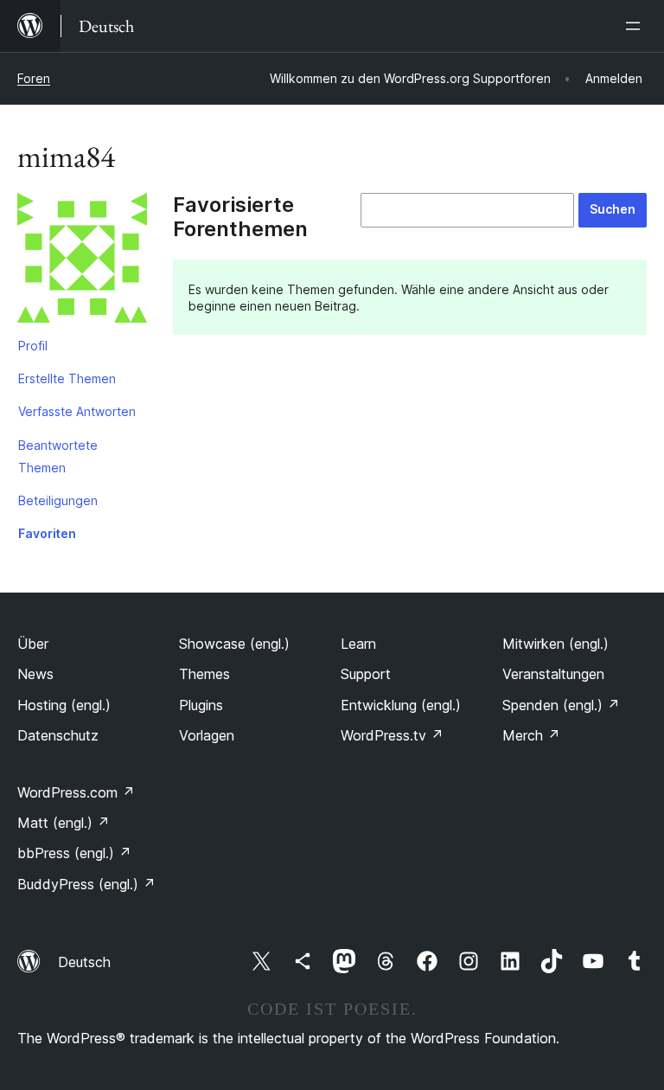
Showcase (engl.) (234, 643)
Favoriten (47, 533)
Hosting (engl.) (64, 705)
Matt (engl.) (63, 822)
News (35, 674)
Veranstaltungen (553, 674)
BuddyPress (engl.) (86, 884)
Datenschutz (58, 735)
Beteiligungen (58, 500)
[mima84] (82, 261)
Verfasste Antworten (77, 411)
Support (366, 674)
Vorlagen (206, 735)
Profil (33, 345)
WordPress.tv (392, 735)
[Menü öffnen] (636, 26)
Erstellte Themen (67, 378)
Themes (204, 674)
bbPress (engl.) (74, 853)
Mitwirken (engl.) (555, 643)
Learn (358, 643)
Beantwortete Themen (58, 456)
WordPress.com (76, 792)
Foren (33, 78)
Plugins (201, 705)
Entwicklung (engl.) (401, 705)
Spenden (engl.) (561, 705)
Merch (531, 735)
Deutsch (84, 962)
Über (32, 643)
